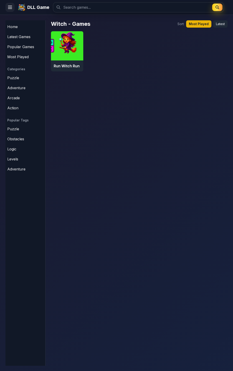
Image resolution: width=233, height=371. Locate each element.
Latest (220, 24)
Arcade (13, 98)
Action (12, 108)
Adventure (16, 88)
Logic (11, 149)
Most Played (199, 24)
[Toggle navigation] (10, 7)
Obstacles (15, 139)
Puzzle (13, 78)
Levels (12, 159)
